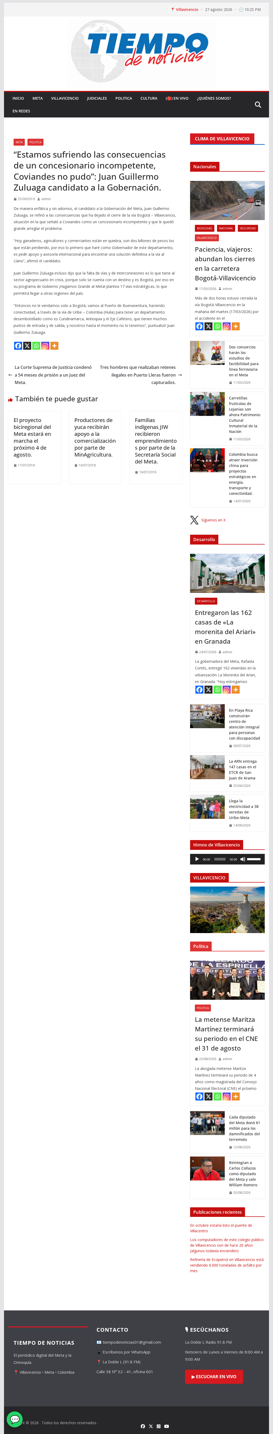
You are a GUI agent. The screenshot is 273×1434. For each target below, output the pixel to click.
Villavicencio (65, 98)
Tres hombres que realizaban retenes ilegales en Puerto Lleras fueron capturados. (138, 375)
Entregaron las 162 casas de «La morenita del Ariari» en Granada (225, 627)
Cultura (148, 98)
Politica (123, 98)
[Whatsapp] (36, 346)
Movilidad (204, 228)
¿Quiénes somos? (214, 98)
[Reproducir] (197, 859)
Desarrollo (206, 601)
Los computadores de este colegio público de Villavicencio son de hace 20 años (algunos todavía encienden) (227, 1245)
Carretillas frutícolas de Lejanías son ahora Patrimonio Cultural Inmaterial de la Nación (244, 414)
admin (46, 199)
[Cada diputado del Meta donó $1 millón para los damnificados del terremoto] (207, 1132)
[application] (227, 859)
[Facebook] (18, 346)
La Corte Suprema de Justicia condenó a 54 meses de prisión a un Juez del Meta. (53, 375)
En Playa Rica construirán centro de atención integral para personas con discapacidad (244, 724)
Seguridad (248, 228)
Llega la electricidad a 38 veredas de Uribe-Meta (244, 809)
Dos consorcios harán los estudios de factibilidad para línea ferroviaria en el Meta (244, 360)
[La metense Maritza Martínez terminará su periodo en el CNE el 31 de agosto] (227, 980)
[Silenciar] (243, 859)
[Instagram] (45, 346)
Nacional (226, 228)
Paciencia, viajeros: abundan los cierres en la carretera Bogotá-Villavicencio (225, 263)
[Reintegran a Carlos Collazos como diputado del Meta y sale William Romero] (207, 1178)
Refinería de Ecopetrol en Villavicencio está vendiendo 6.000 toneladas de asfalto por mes (227, 1265)
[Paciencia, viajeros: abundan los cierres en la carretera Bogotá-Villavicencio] (227, 200)
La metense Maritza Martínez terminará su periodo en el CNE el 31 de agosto (226, 1033)
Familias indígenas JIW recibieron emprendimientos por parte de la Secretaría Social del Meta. (156, 440)
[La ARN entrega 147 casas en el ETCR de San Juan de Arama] (207, 773)
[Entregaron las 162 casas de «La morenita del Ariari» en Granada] (227, 573)
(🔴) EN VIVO (177, 98)
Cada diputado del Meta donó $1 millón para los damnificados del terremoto (244, 1128)
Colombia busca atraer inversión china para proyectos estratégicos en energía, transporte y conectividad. (243, 474)
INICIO (18, 98)
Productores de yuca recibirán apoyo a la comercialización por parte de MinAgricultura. (95, 437)
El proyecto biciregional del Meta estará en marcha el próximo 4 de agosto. (32, 437)
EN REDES (21, 110)
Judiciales (97, 98)
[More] (54, 346)
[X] (27, 346)
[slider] (254, 858)
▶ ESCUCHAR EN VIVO (214, 1377)
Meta (38, 98)
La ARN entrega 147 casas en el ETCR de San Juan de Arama (243, 770)
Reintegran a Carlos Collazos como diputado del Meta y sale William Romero (243, 1173)
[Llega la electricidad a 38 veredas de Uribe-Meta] (207, 813)
